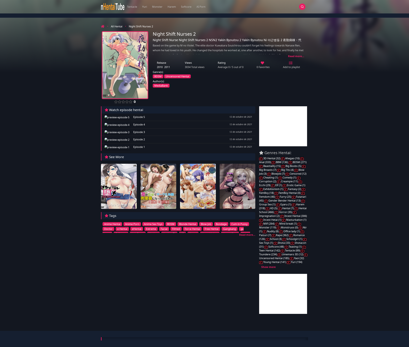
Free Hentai (212, 229)
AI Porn (201, 6)
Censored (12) (297, 173)
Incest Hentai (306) (295, 216)
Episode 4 (139, 124)
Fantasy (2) (294, 189)
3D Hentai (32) (272, 158)
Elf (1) (279, 185)
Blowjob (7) (278, 173)
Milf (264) (269, 223)
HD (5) (273, 208)
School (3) (275, 239)
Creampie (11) (289, 181)
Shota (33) (284, 243)
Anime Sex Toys (153, 224)
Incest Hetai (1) (272, 220)
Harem (172, 6)
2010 (160, 67)
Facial (164, 229)
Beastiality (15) (272, 166)
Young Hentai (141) (275, 262)
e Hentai (122, 229)
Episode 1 (139, 147)
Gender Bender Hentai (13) (284, 200)
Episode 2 (139, 139)
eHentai (136, 229)
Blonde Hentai (187, 224)
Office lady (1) (292, 231)
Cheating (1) (270, 177)
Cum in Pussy (239, 224)
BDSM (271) (299, 162)
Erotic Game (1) (295, 185)
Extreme (151, 229)
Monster (157, 6)
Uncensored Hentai (177, 76)
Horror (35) (285, 212)
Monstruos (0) (289, 227)
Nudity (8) (272, 231)
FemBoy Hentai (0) (289, 193)
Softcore (186, 6)
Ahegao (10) (292, 158)
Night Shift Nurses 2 (141, 26)
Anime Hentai (112, 224)
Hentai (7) (288, 208)
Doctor (108, 229)
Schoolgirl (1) (294, 239)
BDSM (158, 76)
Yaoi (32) (298, 258)
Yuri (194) (296, 262)
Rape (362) (282, 235)
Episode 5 (139, 117)
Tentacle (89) (292, 250)
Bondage (221, 224)
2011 (167, 67)
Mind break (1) (288, 223)
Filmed (176, 229)
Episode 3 (139, 132)
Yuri (144, 6)
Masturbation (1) (296, 220)
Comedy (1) (289, 177)
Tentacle (132, 6)
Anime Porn (132, 224)
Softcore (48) (276, 246)
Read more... (296, 56)
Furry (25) (285, 196)
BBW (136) (282, 162)
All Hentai (116, 26)
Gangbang (229, 229)
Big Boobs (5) (293, 166)
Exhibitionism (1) (273, 189)
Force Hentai (192, 229)
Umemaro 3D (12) (292, 254)
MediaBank (161, 85)
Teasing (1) (295, 246)
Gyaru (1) (286, 204)
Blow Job (206, 224)
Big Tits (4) (287, 170)
